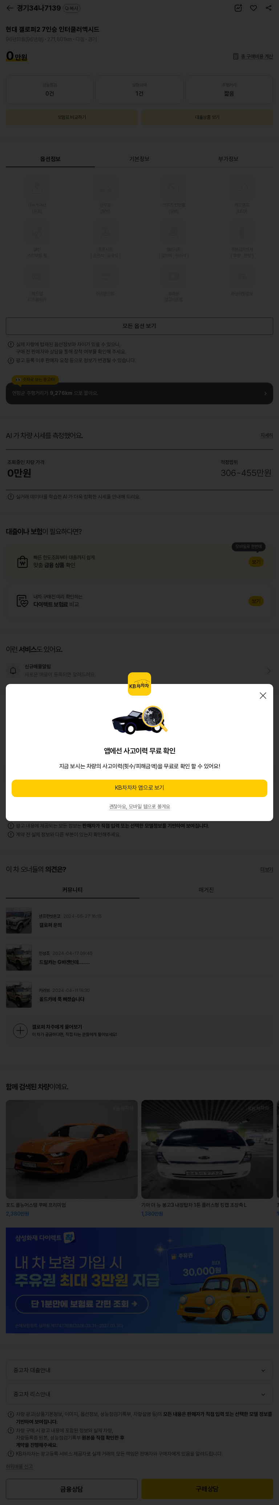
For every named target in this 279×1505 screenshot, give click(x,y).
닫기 (263, 695)
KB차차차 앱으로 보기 (139, 787)
